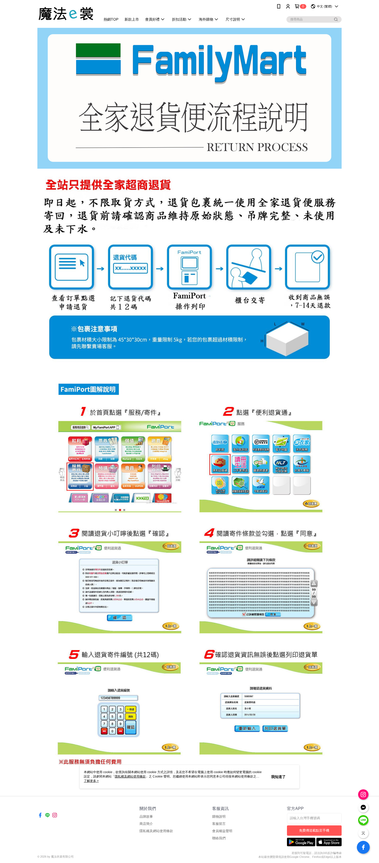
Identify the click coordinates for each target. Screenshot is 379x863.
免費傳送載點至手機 (314, 830)
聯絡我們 (219, 838)
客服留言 (219, 824)
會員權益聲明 (222, 831)
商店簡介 (146, 824)
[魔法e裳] (66, 13)
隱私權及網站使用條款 (156, 831)
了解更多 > (91, 781)
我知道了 (278, 777)
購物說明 (219, 816)
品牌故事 (146, 816)
